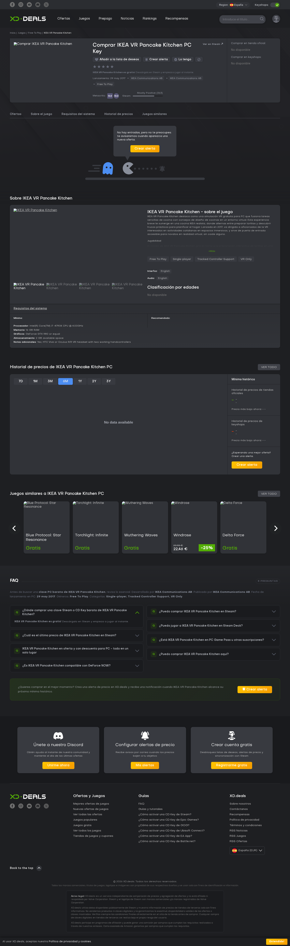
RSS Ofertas (238, 841)
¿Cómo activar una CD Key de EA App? (165, 836)
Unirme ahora (58, 765)
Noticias (127, 18)
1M (35, 381)
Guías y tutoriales (150, 809)
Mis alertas (145, 765)
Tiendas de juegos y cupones (93, 836)
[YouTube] (29, 5)
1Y (80, 381)
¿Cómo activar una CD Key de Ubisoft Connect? (171, 830)
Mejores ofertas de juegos (91, 804)
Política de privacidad (244, 820)
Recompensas (176, 18)
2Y (94, 381)
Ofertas (63, 18)
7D (21, 381)
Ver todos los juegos (87, 830)
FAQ (141, 804)
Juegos (84, 18)
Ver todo (269, 367)
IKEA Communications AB (173, 592)
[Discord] (37, 5)
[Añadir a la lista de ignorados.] (199, 59)
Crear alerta (145, 148)
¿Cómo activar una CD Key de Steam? (164, 814)
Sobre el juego (41, 114)
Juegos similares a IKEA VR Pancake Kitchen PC (57, 494)
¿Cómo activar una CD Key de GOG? (163, 825)
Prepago (105, 18)
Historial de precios (118, 114)
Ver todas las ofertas (87, 814)
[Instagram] (20, 5)
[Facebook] (12, 5)
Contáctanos (239, 809)
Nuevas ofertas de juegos (91, 809)
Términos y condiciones (246, 825)
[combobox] (238, 5)
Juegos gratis (82, 825)
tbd (110, 96)
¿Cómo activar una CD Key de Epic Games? (168, 820)
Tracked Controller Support (215, 259)
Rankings (150, 18)
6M (65, 381)
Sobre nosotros (240, 804)
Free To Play (105, 84)
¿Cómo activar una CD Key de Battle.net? (167, 841)
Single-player (182, 259)
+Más (212, 251)
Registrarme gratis (231, 765)
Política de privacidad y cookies (70, 941)
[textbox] (236, 5)
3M (50, 381)
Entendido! (276, 941)
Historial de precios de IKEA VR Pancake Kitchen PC (61, 367)
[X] (46, 5)
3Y (109, 381)
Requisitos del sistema (78, 114)
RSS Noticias (239, 830)
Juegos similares (154, 114)
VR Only (246, 259)
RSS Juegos (238, 836)
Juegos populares (85, 820)
